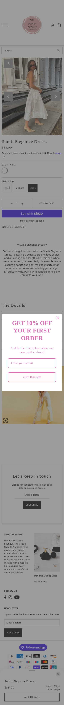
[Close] (57, 318)
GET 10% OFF (32, 377)
